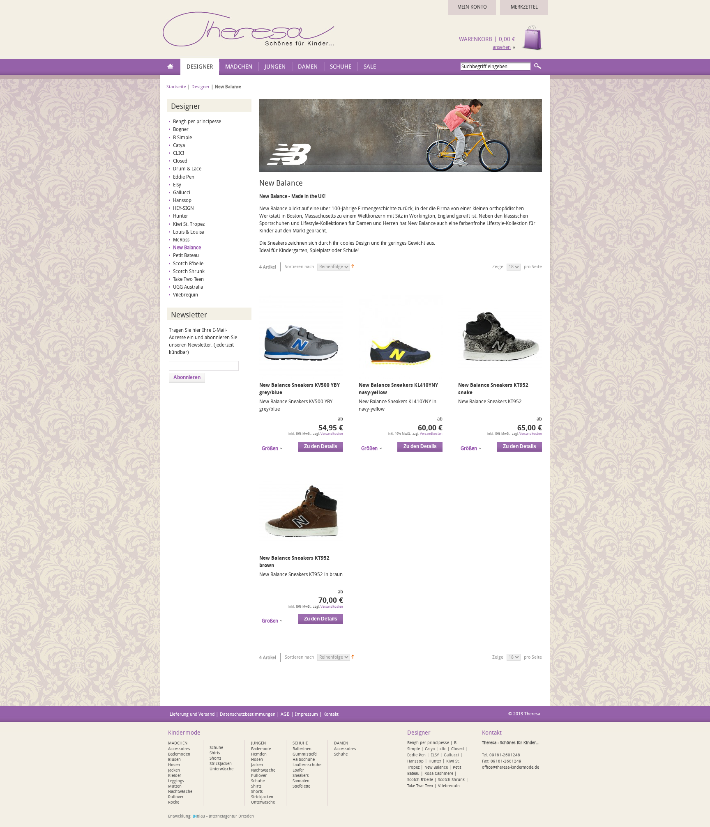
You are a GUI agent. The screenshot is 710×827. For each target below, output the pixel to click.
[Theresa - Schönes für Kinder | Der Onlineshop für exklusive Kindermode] (250, 49)
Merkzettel (524, 7)
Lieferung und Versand (192, 714)
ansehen (502, 47)
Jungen (258, 743)
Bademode (261, 749)
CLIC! (178, 153)
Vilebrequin (185, 295)
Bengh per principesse (197, 121)
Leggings (176, 781)
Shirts (215, 753)
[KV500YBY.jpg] (301, 377)
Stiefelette (301, 786)
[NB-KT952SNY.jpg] (500, 377)
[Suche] (537, 66)
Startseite (176, 87)
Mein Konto (472, 7)
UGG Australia (188, 287)
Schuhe (216, 747)
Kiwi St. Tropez (189, 224)
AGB (285, 714)
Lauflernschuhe (307, 765)
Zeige (497, 266)
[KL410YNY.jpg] (401, 377)
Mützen (175, 786)
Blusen (174, 759)
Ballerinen (302, 749)
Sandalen (301, 781)
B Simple (182, 137)
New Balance (187, 247)
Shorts (215, 758)
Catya (179, 145)
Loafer (298, 770)
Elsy (177, 185)
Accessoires (179, 749)
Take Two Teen (188, 279)
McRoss (181, 240)
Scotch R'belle (188, 263)
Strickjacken (221, 763)
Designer (200, 87)
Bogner (181, 129)
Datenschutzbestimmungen (247, 714)
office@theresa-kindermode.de (510, 767)
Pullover (176, 797)
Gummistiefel (305, 754)
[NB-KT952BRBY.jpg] (301, 550)
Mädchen (177, 743)
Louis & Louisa (188, 232)
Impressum (306, 714)
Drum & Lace (187, 169)
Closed (180, 161)
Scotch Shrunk (189, 271)
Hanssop (182, 200)
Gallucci (181, 192)
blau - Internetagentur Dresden (223, 816)
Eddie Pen (183, 177)
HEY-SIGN (183, 208)
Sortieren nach (299, 266)
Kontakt (331, 714)
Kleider (174, 775)
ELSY (435, 755)
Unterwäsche (221, 769)
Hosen (174, 765)
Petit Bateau (186, 255)
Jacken (174, 770)
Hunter (180, 216)
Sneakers (301, 775)
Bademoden (179, 754)
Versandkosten (331, 434)
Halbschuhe (304, 759)
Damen (341, 743)
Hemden (259, 754)
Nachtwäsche (180, 791)
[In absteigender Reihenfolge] (352, 266)
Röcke (173, 802)
